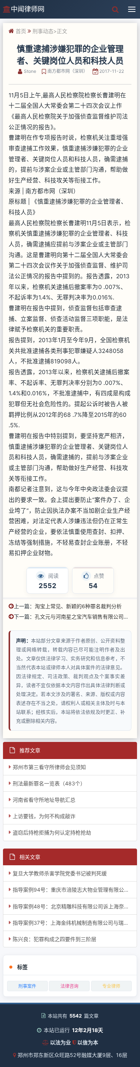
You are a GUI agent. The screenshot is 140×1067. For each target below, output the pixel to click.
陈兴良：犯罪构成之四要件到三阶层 (54, 939)
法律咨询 (69, 986)
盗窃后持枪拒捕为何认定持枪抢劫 (52, 832)
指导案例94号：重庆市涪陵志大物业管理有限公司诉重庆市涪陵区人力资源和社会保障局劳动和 (75, 889)
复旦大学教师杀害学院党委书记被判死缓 (60, 873)
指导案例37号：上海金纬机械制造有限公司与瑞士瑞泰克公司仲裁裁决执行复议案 (75, 923)
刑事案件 (27, 986)
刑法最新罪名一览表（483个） (49, 783)
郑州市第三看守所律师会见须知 (49, 767)
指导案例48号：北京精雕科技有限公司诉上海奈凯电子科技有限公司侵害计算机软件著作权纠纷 (75, 906)
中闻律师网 (27, 9)
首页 (21, 31)
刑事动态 (42, 31)
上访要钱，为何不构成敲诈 (44, 816)
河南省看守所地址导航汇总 (44, 800)
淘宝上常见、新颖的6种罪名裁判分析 (78, 606)
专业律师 (111, 986)
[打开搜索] (115, 9)
